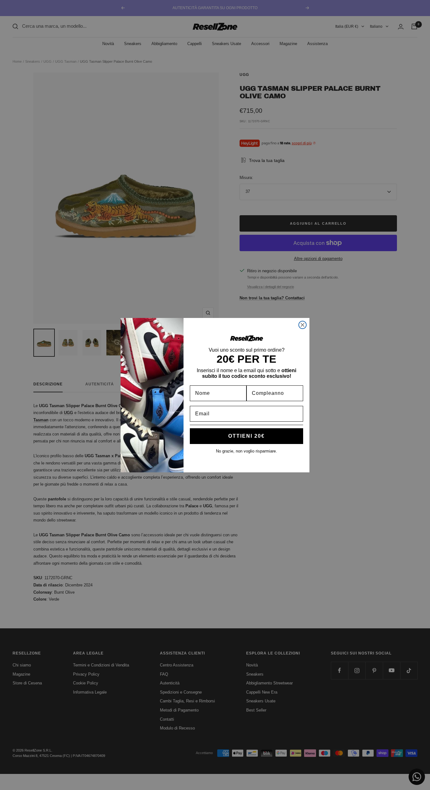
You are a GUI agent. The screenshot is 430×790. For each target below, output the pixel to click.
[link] (246, 338)
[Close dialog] (302, 325)
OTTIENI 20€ (246, 436)
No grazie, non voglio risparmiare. (246, 451)
